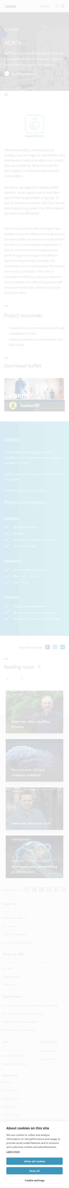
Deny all (34, 1170)
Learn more (13, 1151)
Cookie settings (34, 1180)
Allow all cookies (34, 1161)
